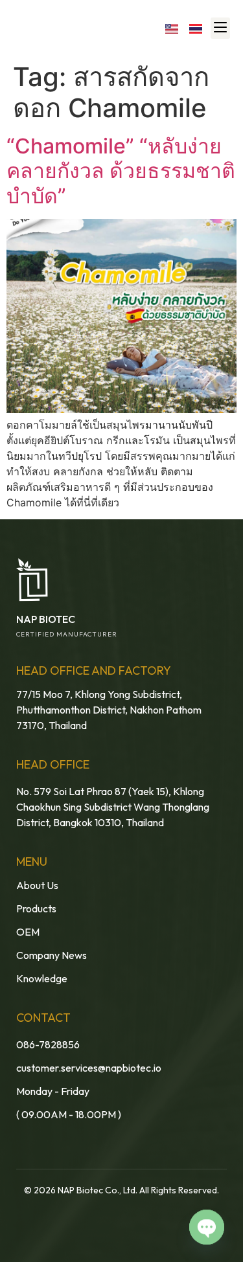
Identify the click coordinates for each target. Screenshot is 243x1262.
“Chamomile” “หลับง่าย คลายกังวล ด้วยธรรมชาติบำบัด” (120, 170)
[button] (220, 28)
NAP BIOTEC (45, 619)
